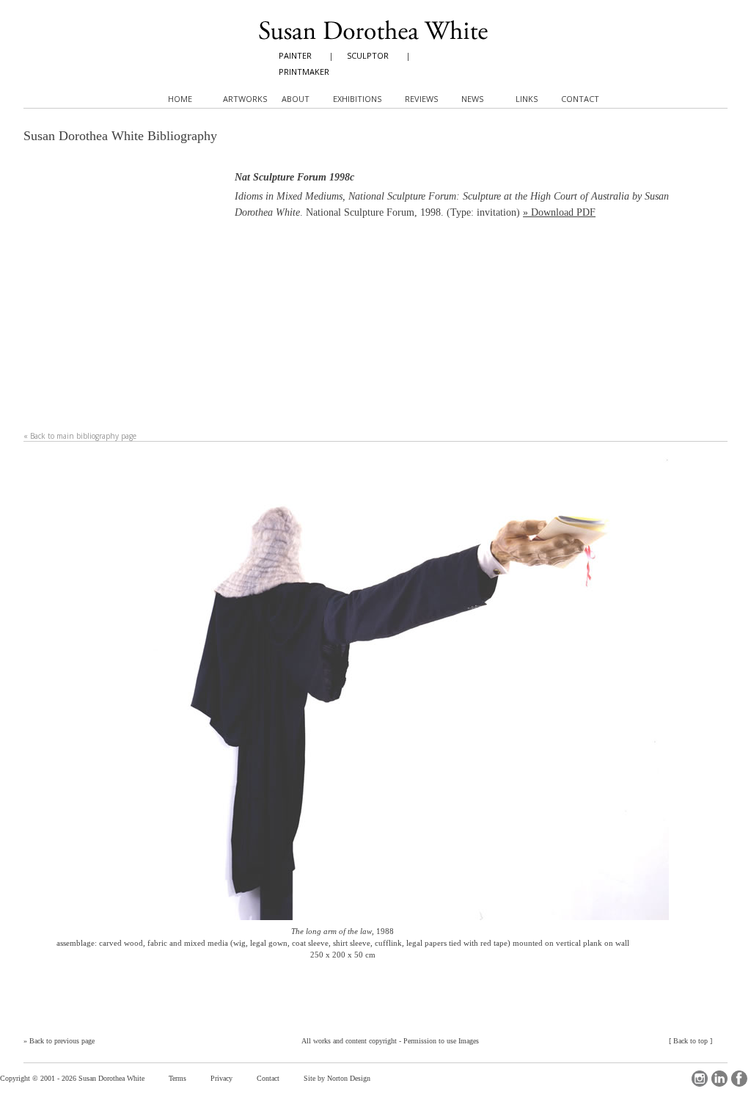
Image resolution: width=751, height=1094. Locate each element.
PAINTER (295, 55)
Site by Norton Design (337, 1078)
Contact (268, 1078)
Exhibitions (357, 98)
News (472, 98)
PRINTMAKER (304, 71)
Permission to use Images (441, 1041)
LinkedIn (719, 1079)
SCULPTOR (368, 55)
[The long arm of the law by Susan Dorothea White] (375, 691)
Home (180, 98)
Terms (177, 1078)
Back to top (690, 1041)
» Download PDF (559, 212)
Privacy (221, 1078)
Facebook (739, 1079)
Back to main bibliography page (83, 436)
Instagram (700, 1079)
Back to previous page (62, 1041)
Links (527, 98)
